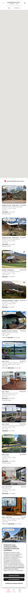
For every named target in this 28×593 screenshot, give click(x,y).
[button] (5, 212)
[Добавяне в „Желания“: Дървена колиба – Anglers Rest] (24, 187)
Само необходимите (14, 579)
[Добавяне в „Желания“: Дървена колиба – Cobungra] (24, 313)
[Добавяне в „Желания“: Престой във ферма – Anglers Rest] (24, 282)
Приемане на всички (14, 575)
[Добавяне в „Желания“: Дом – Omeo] (24, 343)
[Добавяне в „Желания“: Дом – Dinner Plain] (24, 469)
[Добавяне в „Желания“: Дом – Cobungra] (24, 529)
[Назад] (3, 3)
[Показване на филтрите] (24, 3)
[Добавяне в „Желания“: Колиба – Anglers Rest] (24, 252)
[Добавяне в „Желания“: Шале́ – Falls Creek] (24, 499)
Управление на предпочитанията (14, 583)
